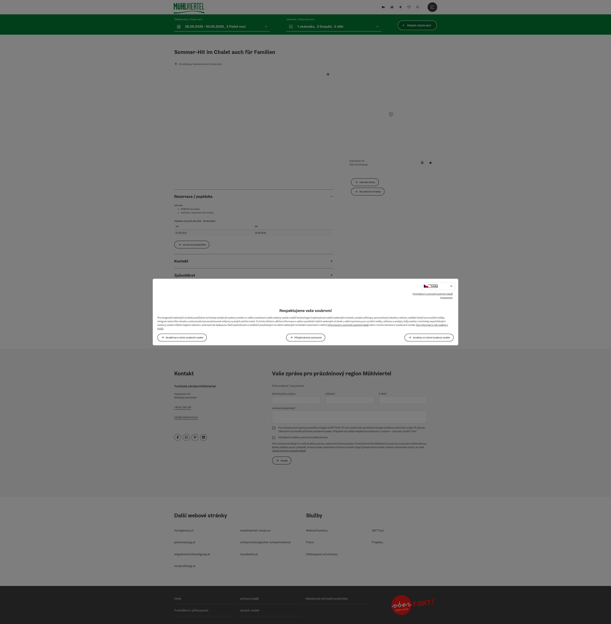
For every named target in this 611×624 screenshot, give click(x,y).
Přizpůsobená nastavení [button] (308, 337)
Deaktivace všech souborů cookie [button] (184, 337)
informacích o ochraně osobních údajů (348, 324)
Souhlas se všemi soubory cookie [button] (431, 337)
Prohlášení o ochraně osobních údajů (433, 293)
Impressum (446, 297)
